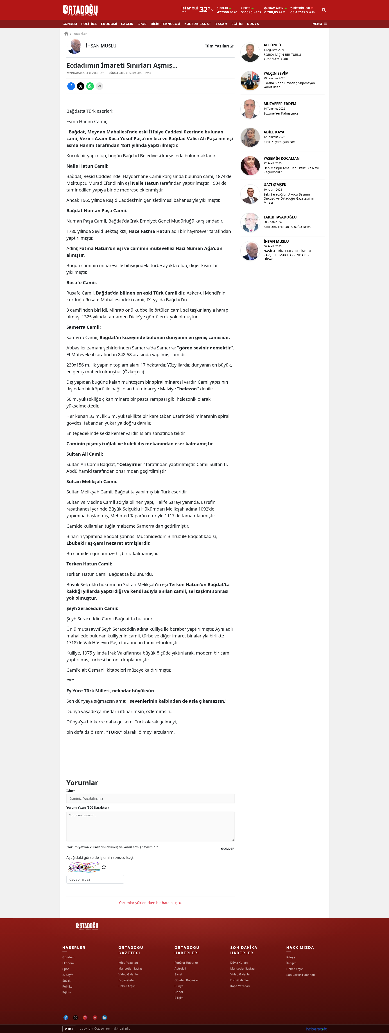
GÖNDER (227, 848)
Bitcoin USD (301, 8)
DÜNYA (253, 24)
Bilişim (178, 997)
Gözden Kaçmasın (186, 980)
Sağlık (66, 980)
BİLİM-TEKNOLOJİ (165, 24)
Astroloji (180, 968)
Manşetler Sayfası (130, 968)
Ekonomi (68, 963)
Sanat (178, 974)
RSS (70, 1029)
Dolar (223, 8)
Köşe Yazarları (128, 962)
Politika (67, 986)
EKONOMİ (109, 24)
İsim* (70, 790)
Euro (246, 8)
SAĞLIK (127, 24)
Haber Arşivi (126, 986)
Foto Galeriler (239, 980)
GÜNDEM (69, 24)
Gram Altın (275, 8)
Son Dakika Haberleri (300, 974)
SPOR (142, 24)
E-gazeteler (126, 980)
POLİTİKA (89, 24)
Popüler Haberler (186, 962)
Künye (290, 957)
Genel (178, 991)
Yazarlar (78, 33)
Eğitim (66, 992)
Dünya (178, 986)
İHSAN (101, 46)
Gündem (68, 957)
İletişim (291, 963)
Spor (65, 968)
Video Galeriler (128, 974)
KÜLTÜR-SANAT (197, 24)
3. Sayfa (67, 974)
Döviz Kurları (239, 962)
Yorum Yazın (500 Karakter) (87, 807)
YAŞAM (221, 24)
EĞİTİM (237, 24)
